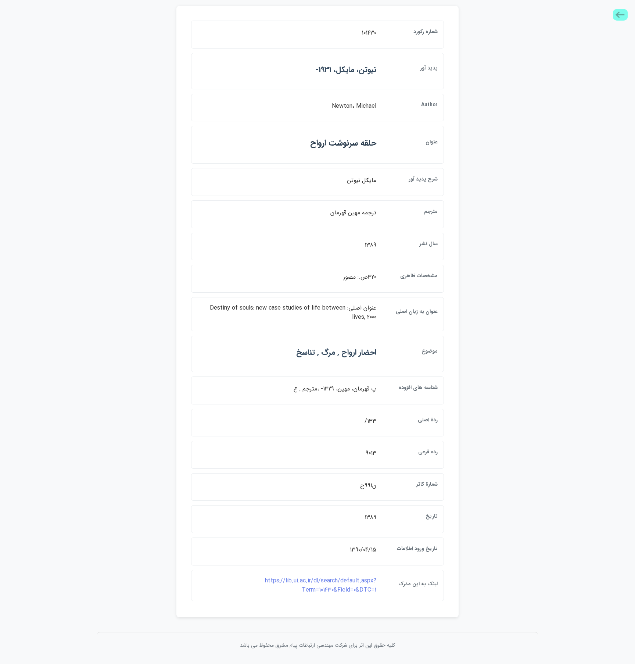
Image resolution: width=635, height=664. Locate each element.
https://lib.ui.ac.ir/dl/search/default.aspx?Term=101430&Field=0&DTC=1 (320, 585)
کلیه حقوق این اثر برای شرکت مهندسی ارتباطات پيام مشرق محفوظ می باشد (317, 645)
